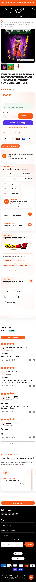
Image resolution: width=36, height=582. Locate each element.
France (17, 559)
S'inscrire (29, 544)
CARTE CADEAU (19, 16)
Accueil (3, 21)
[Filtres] (28, 337)
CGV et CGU (12, 576)
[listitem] (16, 479)
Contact (4, 576)
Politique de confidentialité (26, 576)
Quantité (6, 112)
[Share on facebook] (30, 360)
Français (17, 553)
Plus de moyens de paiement (18, 127)
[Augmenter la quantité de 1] (14, 116)
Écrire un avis (13, 337)
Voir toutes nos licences (13, 271)
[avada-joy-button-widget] (31, 577)
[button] (5, 89)
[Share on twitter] (34, 360)
